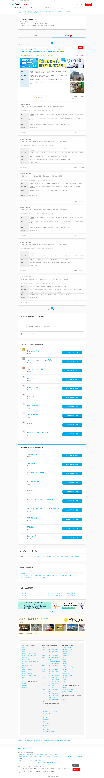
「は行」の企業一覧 (25, 595)
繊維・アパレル (50, 575)
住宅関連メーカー (65, 653)
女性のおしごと (59, 7)
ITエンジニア (25, 667)
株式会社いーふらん (32, 387)
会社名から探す (65, 687)
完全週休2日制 (45, 717)
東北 (60, 0)
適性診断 (51, 754)
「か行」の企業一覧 (37, 593)
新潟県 (49, 665)
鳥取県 (49, 683)
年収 (31, 756)
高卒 (63, 703)
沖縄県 (53, 697)
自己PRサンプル (40, 754)
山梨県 (53, 665)
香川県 (53, 689)
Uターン (57, 754)
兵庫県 (49, 679)
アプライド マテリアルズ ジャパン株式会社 (39, 360)
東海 (76, 0)
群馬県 (56, 655)
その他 (63, 681)
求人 (23, 760)
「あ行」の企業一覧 (25, 593)
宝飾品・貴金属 (36, 577)
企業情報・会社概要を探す (27, 11)
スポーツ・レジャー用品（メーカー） (64, 575)
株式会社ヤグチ (31, 378)
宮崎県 (56, 695)
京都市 (49, 681)
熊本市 (57, 699)
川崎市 (71, 556)
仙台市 (49, 653)
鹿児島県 (49, 697)
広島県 (49, 685)
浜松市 (53, 675)
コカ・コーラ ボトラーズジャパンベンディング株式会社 (43, 509)
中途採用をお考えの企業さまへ (80, 8)
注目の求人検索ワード (39, 760)
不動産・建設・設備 (66, 673)
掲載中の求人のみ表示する (25, 44)
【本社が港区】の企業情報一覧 (51, 11)
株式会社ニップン (32, 536)
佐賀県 (53, 693)
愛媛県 (56, 689)
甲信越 (70, 0)
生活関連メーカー (25, 573)
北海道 (56, 0)
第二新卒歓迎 (45, 705)
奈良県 (53, 679)
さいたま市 (55, 556)
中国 (82, 0)
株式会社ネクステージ (33, 351)
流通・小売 (64, 663)
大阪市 (53, 681)
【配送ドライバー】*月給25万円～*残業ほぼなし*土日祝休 (38, 176)
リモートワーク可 (46, 713)
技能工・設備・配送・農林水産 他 (29, 675)
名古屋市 (57, 675)
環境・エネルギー (65, 677)
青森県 (49, 649)
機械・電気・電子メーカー (67, 649)
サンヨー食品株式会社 (33, 481)
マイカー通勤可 (46, 723)
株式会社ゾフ (30, 423)
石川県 (53, 669)
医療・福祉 (25, 657)
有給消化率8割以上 (46, 709)
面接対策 (44, 756)
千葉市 (61, 556)
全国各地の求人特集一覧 (67, 691)
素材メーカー (65, 651)
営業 (24, 647)
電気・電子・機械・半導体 (28, 669)
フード (63, 665)
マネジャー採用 (46, 729)
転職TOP (20, 11)
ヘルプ (90, 8)
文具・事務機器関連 (25, 577)
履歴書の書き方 (22, 754)
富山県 (49, 669)
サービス (64, 659)
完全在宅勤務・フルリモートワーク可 (50, 711)
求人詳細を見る (24, 97)
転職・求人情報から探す (20, 7)
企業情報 (36, 35)
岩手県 (53, 649)
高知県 (49, 691)
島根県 (53, 683)
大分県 (53, 695)
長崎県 (56, 693)
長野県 (56, 665)
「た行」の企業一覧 (59, 593)
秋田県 (49, 651)
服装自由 (44, 721)
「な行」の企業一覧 (70, 593)
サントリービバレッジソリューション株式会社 (40, 499)
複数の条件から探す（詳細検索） (68, 689)
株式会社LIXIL (31, 396)
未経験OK (45, 725)
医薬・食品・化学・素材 (28, 673)
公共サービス (25, 677)
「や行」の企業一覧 (48, 595)
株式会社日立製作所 (32, 405)
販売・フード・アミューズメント (29, 653)
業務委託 (25, 687)
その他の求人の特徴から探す (48, 731)
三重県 (49, 673)
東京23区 (38, 556)
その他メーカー (45, 577)
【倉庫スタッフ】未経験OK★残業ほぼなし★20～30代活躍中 (39, 51)
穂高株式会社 (30, 527)
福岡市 (53, 699)
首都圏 (66, 0)
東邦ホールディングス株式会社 (36, 472)
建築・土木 (25, 671)
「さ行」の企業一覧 (48, 593)
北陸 (73, 0)
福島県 (56, 651)
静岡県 (53, 671)
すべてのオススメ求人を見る (28, 334)
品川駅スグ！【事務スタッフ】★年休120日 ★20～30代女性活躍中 (41, 279)
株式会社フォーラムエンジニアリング (37, 432)
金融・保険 (64, 669)
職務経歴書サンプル (31, 754)
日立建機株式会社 (32, 518)
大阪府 (56, 677)
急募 (44, 707)
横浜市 (66, 556)
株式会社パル (30, 490)
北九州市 (49, 699)
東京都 (43, 556)
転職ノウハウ (48, 7)
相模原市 (77, 556)
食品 (22, 575)
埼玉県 (26, 556)
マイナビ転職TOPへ (24, 748)
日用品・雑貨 (38, 575)
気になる (39, 97)
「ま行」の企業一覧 (37, 595)
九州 (88, 0)
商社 (63, 657)
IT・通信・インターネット (67, 647)
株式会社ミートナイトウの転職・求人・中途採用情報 (27, 12)
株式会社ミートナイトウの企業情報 (64, 11)
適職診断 (35, 756)
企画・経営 (25, 649)
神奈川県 (49, 556)
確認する (76, 769)
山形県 (53, 651)
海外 (90, 0)
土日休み (64, 699)
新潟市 (49, 667)
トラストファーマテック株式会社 (36, 369)
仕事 (40, 756)
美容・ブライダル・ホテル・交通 (29, 655)
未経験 (63, 701)
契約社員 (25, 685)
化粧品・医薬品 (29, 575)
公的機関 (64, 679)
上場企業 (44, 727)
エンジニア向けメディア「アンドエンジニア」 (74, 756)
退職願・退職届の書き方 (23, 756)
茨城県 (49, 655)
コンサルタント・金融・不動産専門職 (30, 661)
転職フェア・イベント (35, 7)
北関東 (63, 0)
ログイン (81, 4)
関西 (79, 0)
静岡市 (49, 675)
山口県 (53, 685)
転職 (20, 760)
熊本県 (49, 695)
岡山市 (49, 687)
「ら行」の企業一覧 (59, 595)
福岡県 (49, 693)
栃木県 (53, 655)
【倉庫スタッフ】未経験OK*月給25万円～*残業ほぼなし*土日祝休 (41, 141)
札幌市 (49, 647)
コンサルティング (65, 671)
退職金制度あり (46, 719)
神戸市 (59, 681)
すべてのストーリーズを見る (45, 618)
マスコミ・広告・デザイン (67, 667)
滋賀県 (49, 677)
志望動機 (46, 754)
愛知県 (56, 671)
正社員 (24, 683)
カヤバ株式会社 (31, 463)
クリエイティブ (26, 663)
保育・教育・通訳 (26, 659)
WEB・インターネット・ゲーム (29, 665)
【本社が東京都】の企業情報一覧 (39, 11)
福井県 (56, 669)
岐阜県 (49, 671)
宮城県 (56, 649)
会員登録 (88, 4)
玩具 (44, 575)
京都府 (53, 677)
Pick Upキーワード (30, 760)
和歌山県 (57, 679)
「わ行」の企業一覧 (70, 595)
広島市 (53, 687)
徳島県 (49, 689)
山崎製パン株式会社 (32, 414)
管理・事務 (25, 651)
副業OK (44, 715)
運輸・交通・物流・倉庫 (67, 675)
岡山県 (56, 683)
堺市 (56, 681)
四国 (85, 0)
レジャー (64, 661)
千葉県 (31, 556)
